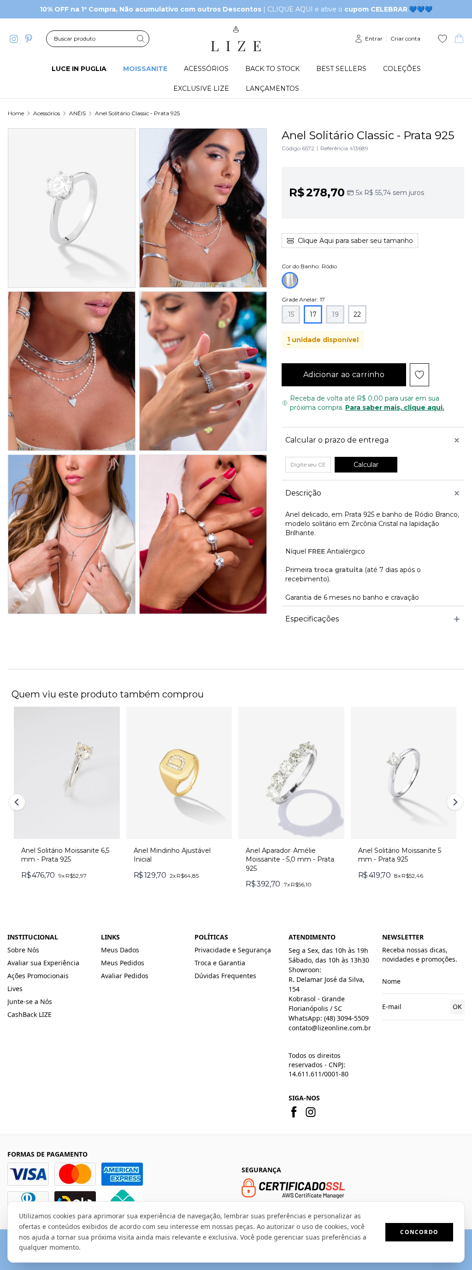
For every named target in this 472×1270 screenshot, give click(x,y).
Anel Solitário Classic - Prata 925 (137, 113)
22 (357, 314)
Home (16, 113)
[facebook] (294, 1111)
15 (291, 314)
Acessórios (46, 113)
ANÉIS (77, 113)
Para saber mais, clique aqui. (394, 407)
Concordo (419, 1232)
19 (335, 314)
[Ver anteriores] (18, 802)
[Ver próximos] (453, 802)
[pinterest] (28, 38)
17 (313, 314)
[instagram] (13, 38)
